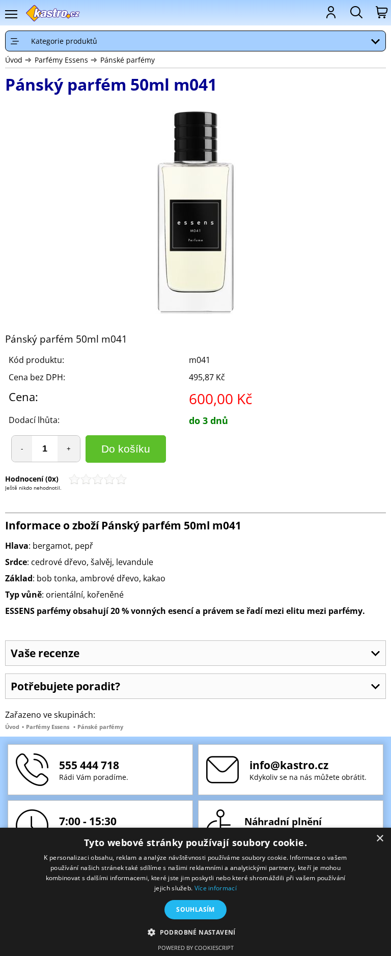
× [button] (379, 838)
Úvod (13, 60)
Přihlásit (330, 12)
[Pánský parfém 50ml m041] (195, 213)
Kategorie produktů (64, 41)
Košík (380, 12)
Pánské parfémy (127, 60)
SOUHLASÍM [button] (195, 909)
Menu (11, 14)
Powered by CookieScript (196, 947)
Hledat (355, 12)
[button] (195, 932)
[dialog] (195, 892)
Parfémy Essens (61, 60)
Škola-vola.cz (53, 13)
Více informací (215, 888)
